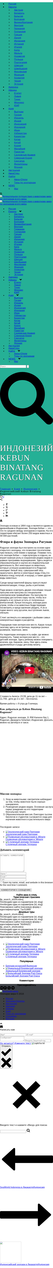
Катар (17, 139)
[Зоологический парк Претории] (23, 832)
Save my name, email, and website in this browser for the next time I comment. (26, 883)
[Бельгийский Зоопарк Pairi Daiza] (24, 973)
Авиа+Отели (20, 179)
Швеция (18, 65)
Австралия (14, 170)
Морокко (19, 102)
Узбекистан (20, 133)
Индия (17, 120)
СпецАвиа (11, 1016)
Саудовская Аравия (24, 154)
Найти (11, 176)
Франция (19, 74)
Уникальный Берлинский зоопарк (23, 971)
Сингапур (19, 160)
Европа (12, 6)
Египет (17, 93)
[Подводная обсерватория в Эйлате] (25, 837)
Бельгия (18, 16)
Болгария (19, 19)
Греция (18, 34)
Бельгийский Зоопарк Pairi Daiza (23, 976)
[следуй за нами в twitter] (9, 989)
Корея (17, 145)
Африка (12, 90)
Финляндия (20, 71)
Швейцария (20, 68)
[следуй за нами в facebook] (5, 989)
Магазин (10, 1019)
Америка (13, 87)
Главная (5, 489)
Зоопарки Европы (15, 1001)
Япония (18, 167)
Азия (11, 108)
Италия (18, 46)
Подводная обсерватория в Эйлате (24, 839)
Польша (18, 59)
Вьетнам (18, 111)
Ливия (17, 96)
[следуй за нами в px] (1, 989)
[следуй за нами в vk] (13, 989)
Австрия (18, 9)
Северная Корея (23, 157)
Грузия (18, 114)
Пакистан (19, 151)
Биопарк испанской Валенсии (21, 966)
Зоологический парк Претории (21, 834)
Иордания (19, 127)
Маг (16, 188)
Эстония (18, 83)
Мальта (18, 53)
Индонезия (20, 123)
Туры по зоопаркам (25, 182)
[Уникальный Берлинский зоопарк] (24, 968)
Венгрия (18, 25)
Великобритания (23, 22)
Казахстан (19, 136)
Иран (17, 130)
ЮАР (16, 105)
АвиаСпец (13, 173)
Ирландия (19, 40)
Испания (19, 43)
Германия (19, 28)
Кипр (17, 50)
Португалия (20, 62)
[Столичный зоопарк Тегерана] (22, 842)
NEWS (11, 185)
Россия (12, 3)
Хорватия (19, 77)
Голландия (20, 31)
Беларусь (19, 13)
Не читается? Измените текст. (15, 1043)
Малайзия (19, 148)
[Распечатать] (1, 521)
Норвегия (19, 56)
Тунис (17, 99)
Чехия (17, 80)
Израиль (19, 117)
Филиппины (20, 164)
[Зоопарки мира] (9, 991)
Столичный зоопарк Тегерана (21, 844)
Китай (17, 142)
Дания (17, 37)
